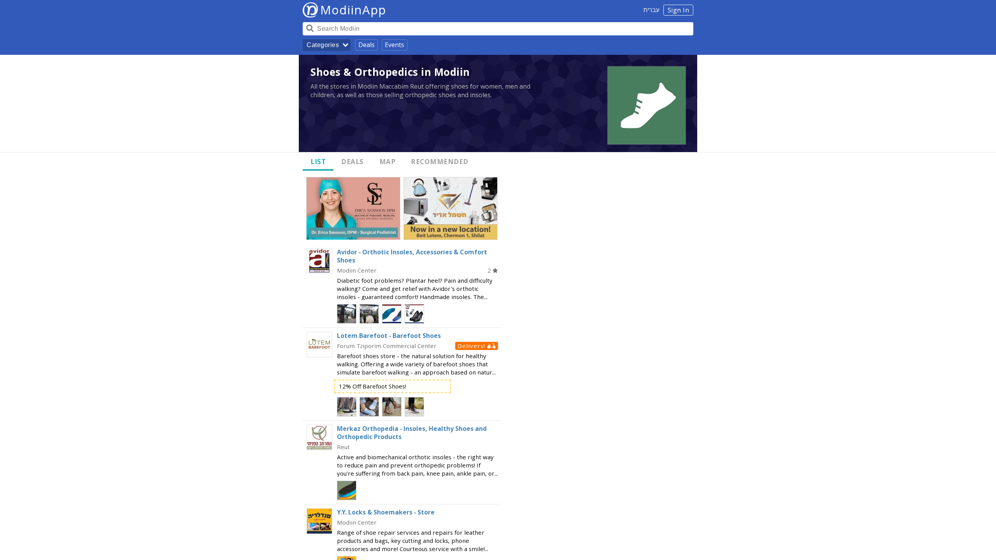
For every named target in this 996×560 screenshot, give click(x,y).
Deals (366, 45)
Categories (323, 45)
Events (394, 45)
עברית (651, 10)
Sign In (678, 10)
